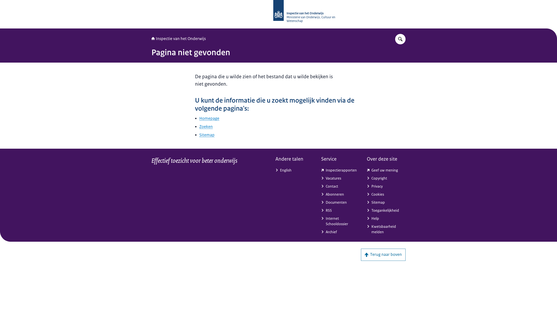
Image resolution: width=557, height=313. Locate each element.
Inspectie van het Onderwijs (181, 38)
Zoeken (206, 126)
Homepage (209, 118)
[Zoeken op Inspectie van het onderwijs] (400, 39)
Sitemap (207, 135)
